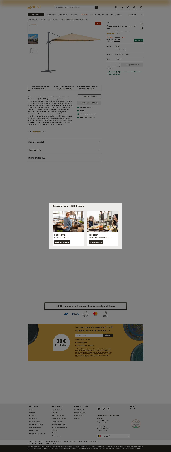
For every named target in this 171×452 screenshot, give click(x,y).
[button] (68, 228)
